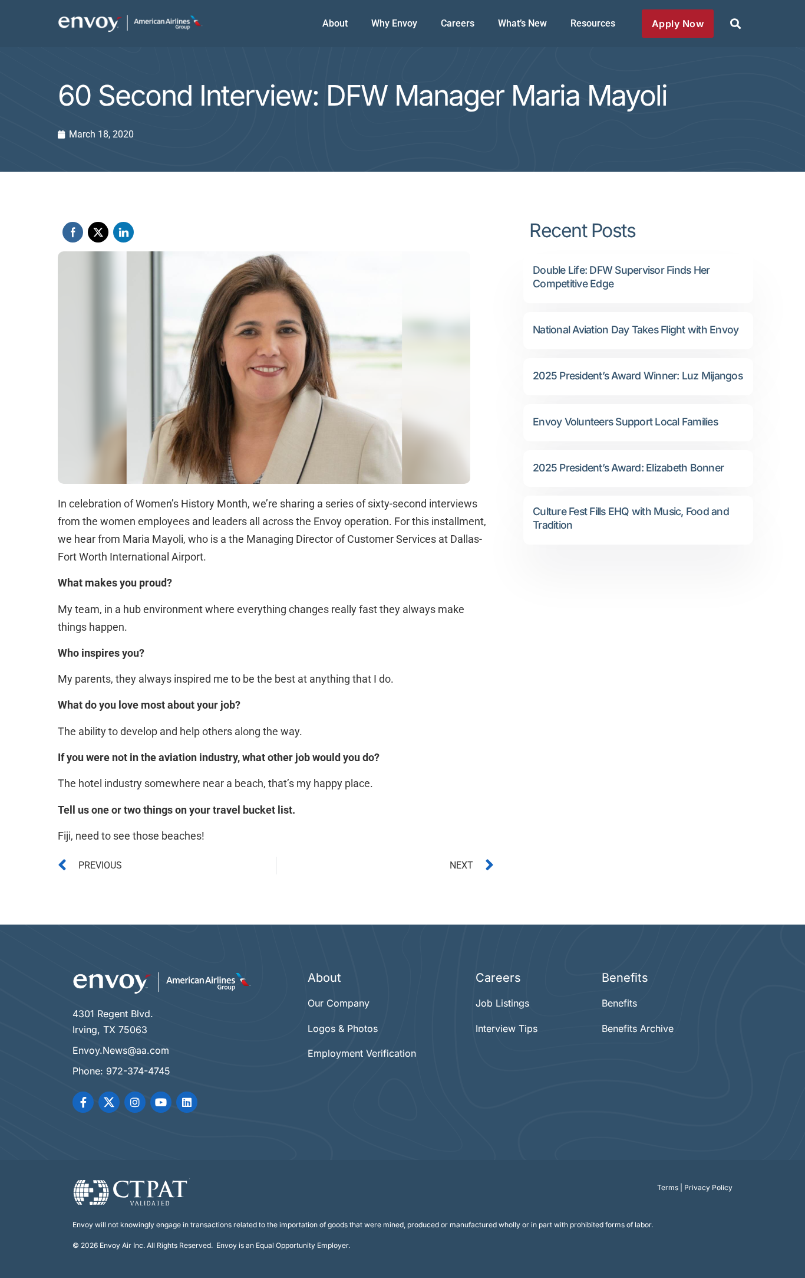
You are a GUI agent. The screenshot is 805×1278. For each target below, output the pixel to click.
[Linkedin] (186, 1102)
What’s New (522, 23)
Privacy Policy (708, 1187)
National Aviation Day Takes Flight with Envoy (635, 329)
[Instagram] (135, 1102)
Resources (592, 23)
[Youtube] (160, 1102)
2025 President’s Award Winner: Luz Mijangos (638, 375)
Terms (667, 1187)
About (335, 23)
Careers (457, 23)
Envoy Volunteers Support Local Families (625, 421)
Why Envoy (394, 23)
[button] (735, 24)
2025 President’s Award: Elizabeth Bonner (628, 467)
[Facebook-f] (83, 1102)
